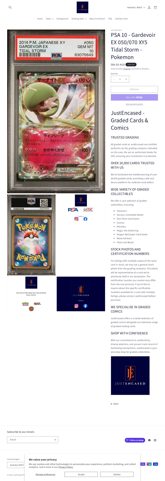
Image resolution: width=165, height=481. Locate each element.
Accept (81, 474)
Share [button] (116, 403)
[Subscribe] (55, 439)
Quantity (114, 73)
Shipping (126, 69)
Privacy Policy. (66, 467)
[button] (10, 7)
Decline (117, 474)
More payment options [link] (134, 104)
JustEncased (17, 475)
